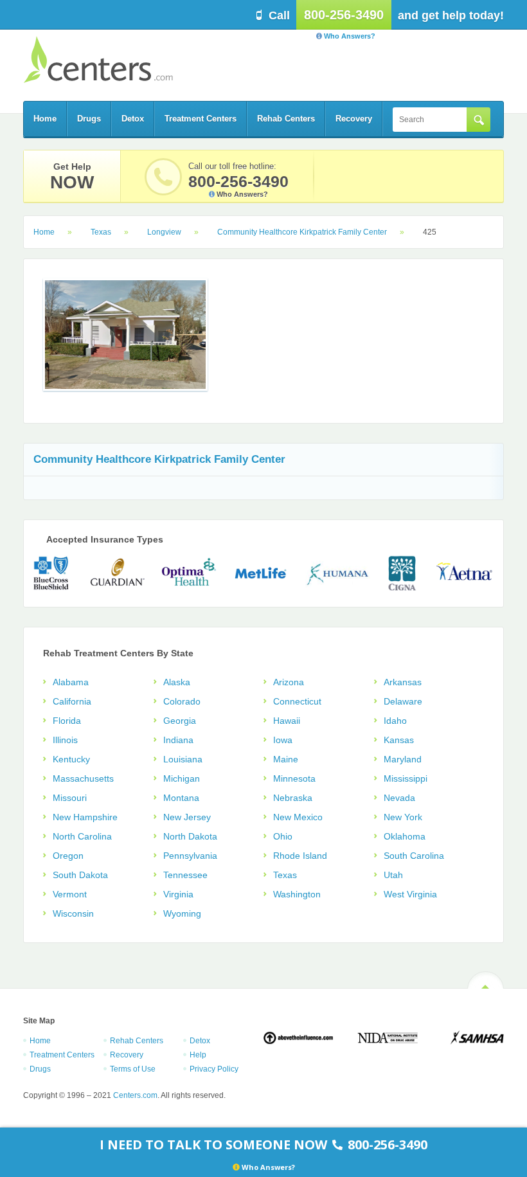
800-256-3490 (344, 15)
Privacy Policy (214, 1069)
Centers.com (98, 59)
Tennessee (185, 875)
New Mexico (298, 817)
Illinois (65, 740)
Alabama (71, 682)
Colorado (182, 701)
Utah (393, 875)
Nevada (399, 798)
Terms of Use (133, 1069)
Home (45, 118)
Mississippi (405, 778)
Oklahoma (404, 836)
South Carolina (414, 855)
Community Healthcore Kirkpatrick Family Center (302, 232)
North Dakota (190, 836)
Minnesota (294, 778)
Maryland (403, 759)
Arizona (288, 682)
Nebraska (292, 798)
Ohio (282, 836)
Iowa (282, 740)
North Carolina (82, 836)
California (72, 701)
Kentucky (71, 759)
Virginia (178, 894)
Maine (285, 759)
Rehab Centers (286, 118)
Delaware (403, 701)
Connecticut (297, 701)
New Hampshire (85, 817)
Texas (101, 232)
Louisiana (182, 759)
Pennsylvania (190, 855)
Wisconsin (73, 913)
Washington (297, 894)
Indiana (178, 740)
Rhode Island (300, 855)
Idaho (395, 720)
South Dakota (80, 875)
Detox (132, 118)
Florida (67, 720)
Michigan (181, 778)
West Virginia (410, 894)
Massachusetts (83, 778)
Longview (164, 232)
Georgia (179, 720)
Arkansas (403, 682)
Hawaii (286, 720)
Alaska (176, 682)
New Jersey (187, 817)
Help (198, 1054)
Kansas (399, 740)
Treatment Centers (201, 118)
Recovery (353, 118)
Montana (181, 798)
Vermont (70, 894)
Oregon (68, 855)
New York (403, 817)
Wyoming (182, 913)
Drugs (89, 118)
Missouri (70, 798)
